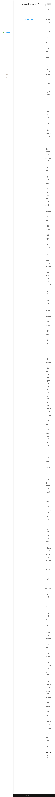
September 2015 (47, 709)
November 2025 (47, 152)
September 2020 (47, 383)
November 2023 (47, 223)
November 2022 (47, 278)
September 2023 (47, 241)
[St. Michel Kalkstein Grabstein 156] (29, 12)
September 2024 (47, 186)
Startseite (5, 43)
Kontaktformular (40, 770)
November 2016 (47, 650)
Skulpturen (5, 48)
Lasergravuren (6, 55)
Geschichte (5, 62)
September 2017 (47, 581)
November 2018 (47, 486)
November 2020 (47, 374)
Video (3, 59)
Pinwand (4, 57)
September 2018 (47, 504)
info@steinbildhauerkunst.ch (26, 786)
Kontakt (4, 67)
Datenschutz (37, 790)
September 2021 (47, 337)
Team (3, 64)
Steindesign (5, 52)
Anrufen (38, 773)
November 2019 (47, 427)
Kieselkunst (5, 50)
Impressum (30, 790)
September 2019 (47, 436)
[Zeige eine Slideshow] (29, 19)
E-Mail (6, 77)
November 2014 (47, 740)
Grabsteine (5, 45)
